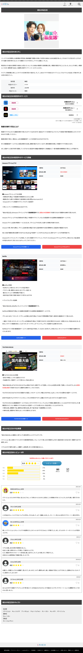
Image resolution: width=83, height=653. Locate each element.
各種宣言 (77, 650)
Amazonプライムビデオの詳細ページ (21, 247)
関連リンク (70, 650)
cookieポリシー (26, 650)
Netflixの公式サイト (62, 337)
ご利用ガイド (40, 650)
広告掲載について (55, 650)
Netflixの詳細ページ (21, 337)
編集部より (46, 650)
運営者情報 (6, 650)
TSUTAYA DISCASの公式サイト (62, 418)
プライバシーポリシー (16, 650)
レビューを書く (52, 463)
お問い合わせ (64, 650)
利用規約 (33, 650)
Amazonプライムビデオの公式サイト (62, 247)
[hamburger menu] (79, 4)
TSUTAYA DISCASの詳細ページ (21, 418)
